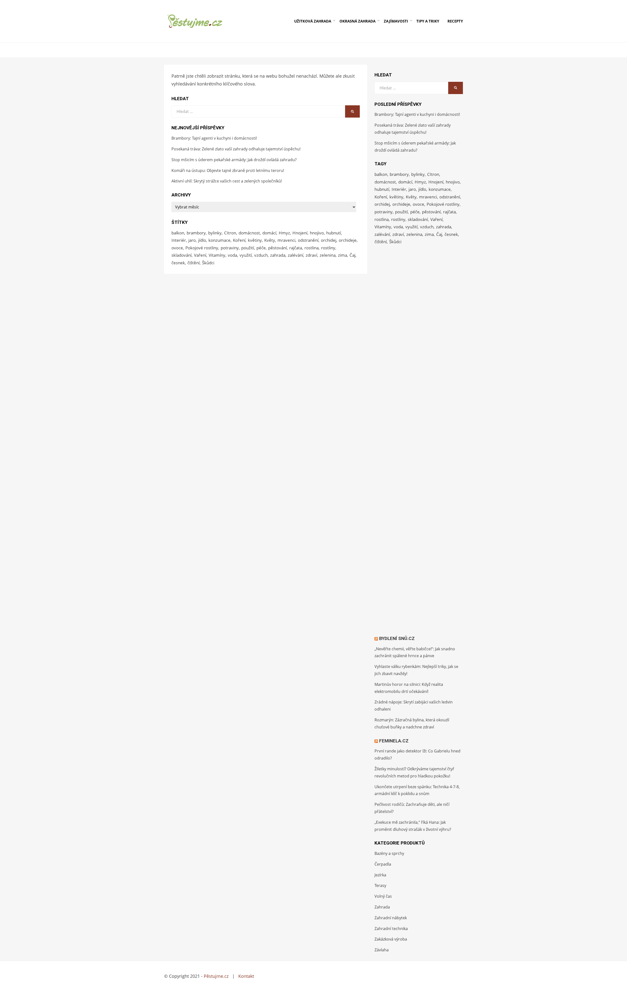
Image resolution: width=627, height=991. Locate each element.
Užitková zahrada (312, 21)
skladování (181, 255)
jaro (192, 240)
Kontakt (246, 976)
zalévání (295, 255)
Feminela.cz (394, 741)
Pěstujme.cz (216, 976)
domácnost (249, 233)
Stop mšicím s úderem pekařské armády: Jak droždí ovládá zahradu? (234, 159)
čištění (193, 263)
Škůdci (208, 263)
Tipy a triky (427, 21)
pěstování (277, 248)
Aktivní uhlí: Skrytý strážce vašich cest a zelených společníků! (226, 181)
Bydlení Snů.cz (397, 638)
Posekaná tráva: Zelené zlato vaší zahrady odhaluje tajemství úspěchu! (236, 149)
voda (232, 255)
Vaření (200, 255)
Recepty (455, 21)
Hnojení (299, 233)
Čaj (352, 255)
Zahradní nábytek (390, 917)
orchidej (328, 240)
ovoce (177, 248)
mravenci (286, 240)
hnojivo (317, 233)
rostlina (311, 248)
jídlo (202, 240)
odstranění (308, 240)
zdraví (311, 255)
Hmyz (284, 233)
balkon (177, 233)
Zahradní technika (391, 928)
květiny (255, 240)
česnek (178, 263)
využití (246, 255)
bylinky (215, 233)
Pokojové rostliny (201, 248)
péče (261, 248)
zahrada (277, 255)
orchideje (348, 240)
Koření (239, 240)
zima (342, 255)
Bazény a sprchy (389, 853)
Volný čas (383, 896)
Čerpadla (382, 864)
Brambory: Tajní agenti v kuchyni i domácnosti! (214, 138)
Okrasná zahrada (357, 21)
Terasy (380, 885)
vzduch (261, 255)
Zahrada (382, 907)
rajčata (295, 248)
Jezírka (380, 875)
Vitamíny (217, 255)
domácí (269, 233)
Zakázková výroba (390, 939)
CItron (230, 233)
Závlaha (381, 950)
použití (247, 248)
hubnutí (333, 233)
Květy (269, 240)
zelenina (328, 255)
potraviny (230, 248)
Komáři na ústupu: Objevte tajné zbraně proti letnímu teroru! (227, 170)
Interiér (178, 240)
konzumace (219, 240)
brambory (196, 233)
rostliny (328, 248)
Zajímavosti (396, 21)
